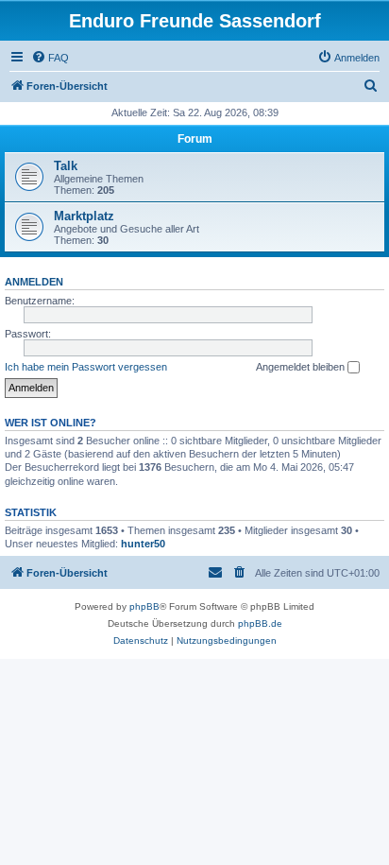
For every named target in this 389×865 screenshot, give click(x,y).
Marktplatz (84, 216)
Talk (65, 166)
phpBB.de (260, 623)
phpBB (144, 606)
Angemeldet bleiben (301, 366)
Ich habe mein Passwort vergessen (86, 366)
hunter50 (143, 543)
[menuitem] (50, 57)
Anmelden (34, 281)
